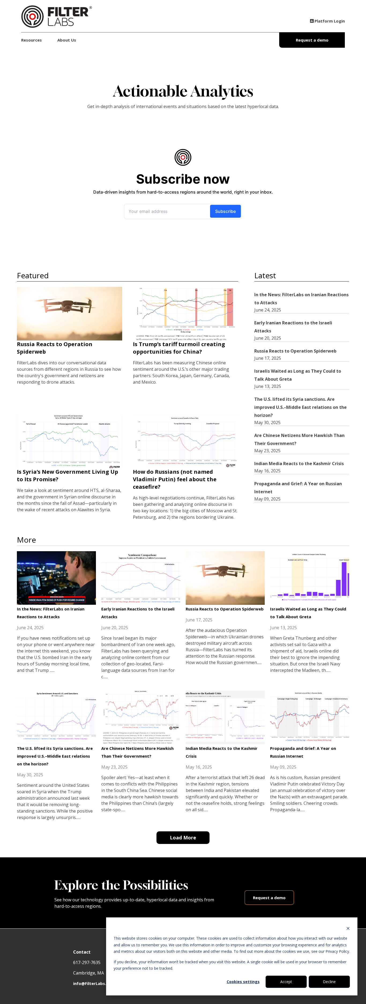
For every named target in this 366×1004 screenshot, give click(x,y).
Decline (329, 981)
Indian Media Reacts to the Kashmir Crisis (299, 463)
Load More (183, 837)
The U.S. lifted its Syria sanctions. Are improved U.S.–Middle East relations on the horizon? (300, 407)
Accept (286, 981)
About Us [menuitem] (66, 40)
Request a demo (312, 40)
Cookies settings (243, 981)
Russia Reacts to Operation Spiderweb (295, 351)
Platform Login (330, 21)
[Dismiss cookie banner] (348, 928)
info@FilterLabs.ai (91, 983)
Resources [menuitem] (31, 40)
